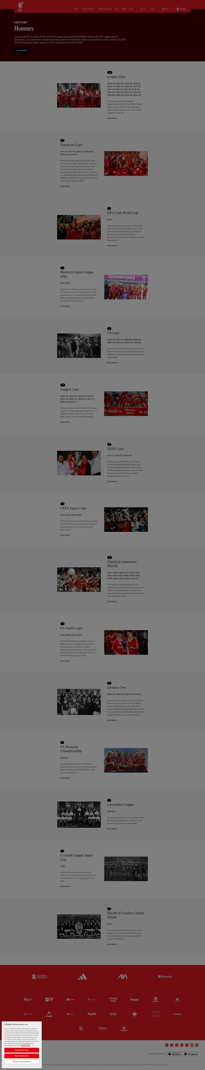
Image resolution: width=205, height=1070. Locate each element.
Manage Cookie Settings (22, 1061)
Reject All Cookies (22, 1056)
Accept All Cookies (22, 1050)
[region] (22, 1044)
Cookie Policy (26, 1045)
